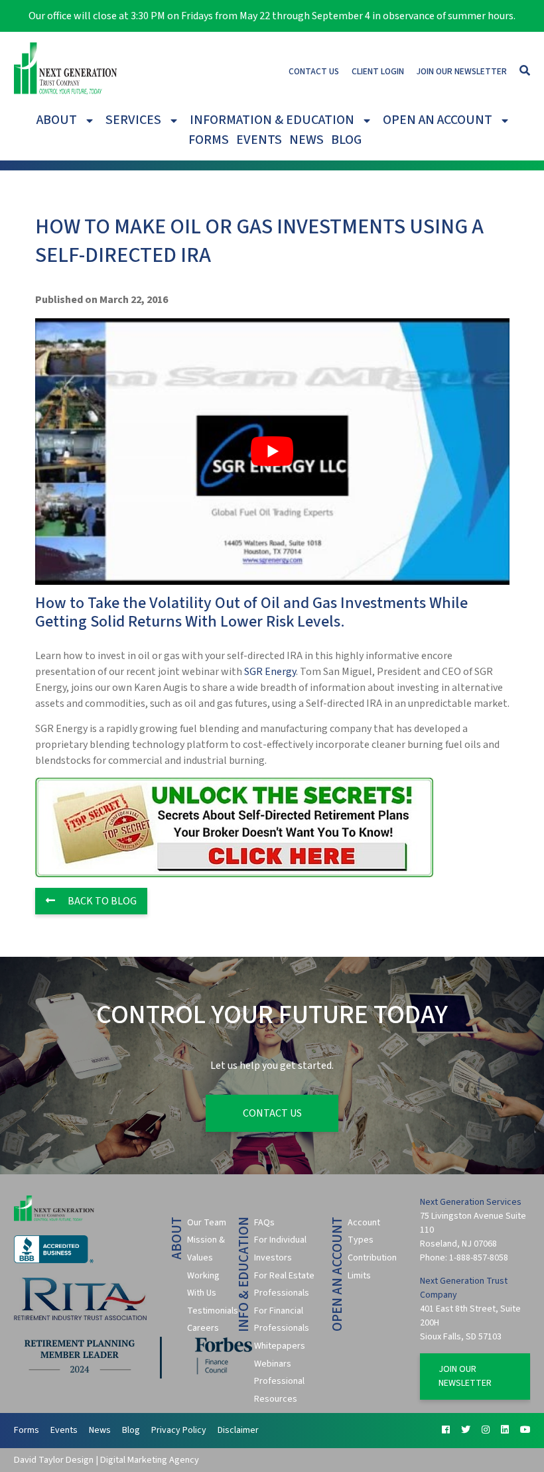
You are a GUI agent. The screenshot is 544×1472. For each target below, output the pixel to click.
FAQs (264, 1222)
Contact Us (314, 71)
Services (133, 120)
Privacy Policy (178, 1430)
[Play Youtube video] (272, 451)
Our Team (206, 1222)
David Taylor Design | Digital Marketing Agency (106, 1460)
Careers (203, 1328)
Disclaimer (238, 1430)
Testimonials (212, 1311)
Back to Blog (101, 901)
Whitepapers (279, 1346)
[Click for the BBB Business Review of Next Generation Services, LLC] (54, 1260)
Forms (208, 140)
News (306, 140)
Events (259, 140)
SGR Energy (270, 671)
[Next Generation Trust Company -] (65, 70)
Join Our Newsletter (462, 71)
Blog (346, 140)
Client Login (378, 71)
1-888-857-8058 (478, 1257)
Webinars (272, 1364)
